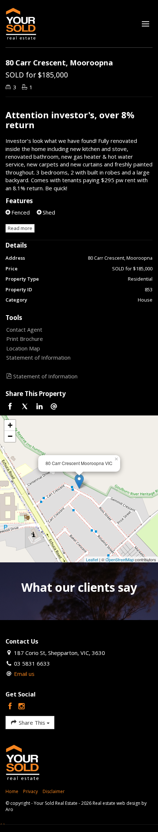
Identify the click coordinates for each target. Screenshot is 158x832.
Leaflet (92, 559)
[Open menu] (145, 24)
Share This (32, 722)
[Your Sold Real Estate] (21, 23)
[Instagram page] (21, 707)
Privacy (30, 791)
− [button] (10, 436)
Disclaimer (54, 791)
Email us (24, 673)
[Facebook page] (11, 707)
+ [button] (10, 425)
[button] (77, 338)
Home (12, 791)
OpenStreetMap (119, 559)
